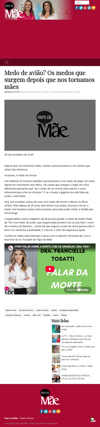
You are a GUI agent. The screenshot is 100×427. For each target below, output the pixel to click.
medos (54, 310)
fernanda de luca (26, 310)
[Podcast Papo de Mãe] (93, 7)
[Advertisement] (50, 39)
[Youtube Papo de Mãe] (85, 7)
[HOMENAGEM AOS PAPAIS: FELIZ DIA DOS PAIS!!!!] (56, 378)
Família (27, 315)
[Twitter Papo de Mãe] (81, 7)
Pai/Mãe (46, 315)
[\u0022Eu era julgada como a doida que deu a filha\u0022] (56, 349)
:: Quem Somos (26, 418)
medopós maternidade (69, 310)
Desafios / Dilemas (13, 315)
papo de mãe (11, 310)
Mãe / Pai (37, 315)
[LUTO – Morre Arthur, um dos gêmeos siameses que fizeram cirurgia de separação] (56, 338)
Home (55, 315)
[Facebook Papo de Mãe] (77, 7)
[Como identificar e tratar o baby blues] (56, 368)
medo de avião (42, 310)
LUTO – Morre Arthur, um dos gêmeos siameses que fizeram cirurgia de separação (76, 339)
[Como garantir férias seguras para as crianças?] (56, 358)
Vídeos (64, 315)
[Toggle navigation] (6, 62)
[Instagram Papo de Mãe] (89, 7)
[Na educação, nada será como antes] (56, 328)
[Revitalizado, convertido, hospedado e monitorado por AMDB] (93, 419)
